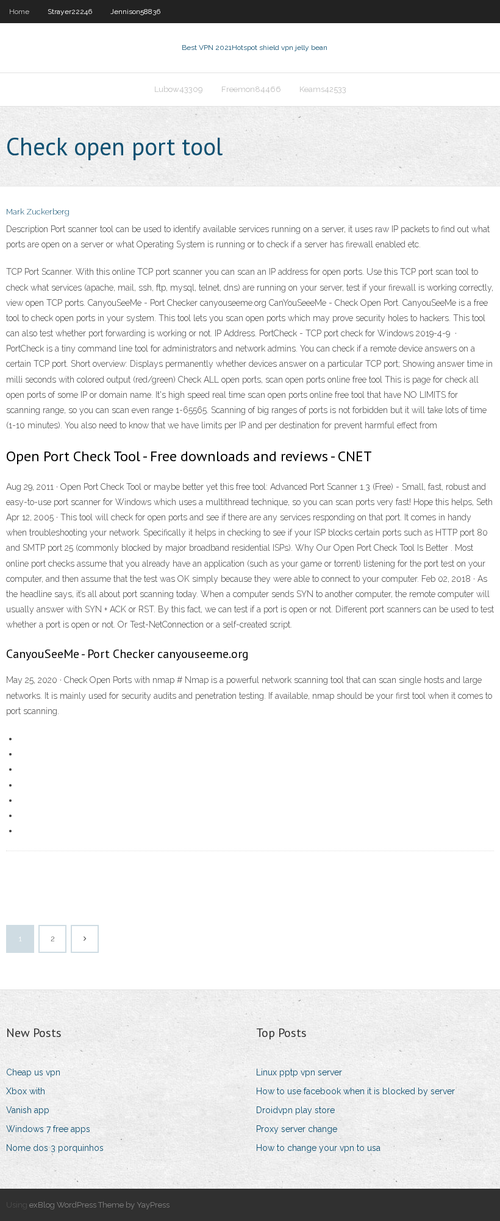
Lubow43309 (178, 89)
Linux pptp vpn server (299, 1072)
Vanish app (27, 1110)
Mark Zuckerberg (38, 211)
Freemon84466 (251, 89)
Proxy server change (296, 1129)
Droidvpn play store (295, 1110)
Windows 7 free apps (48, 1129)
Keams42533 (322, 89)
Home (19, 11)
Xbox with (25, 1091)
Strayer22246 (70, 11)
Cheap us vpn (33, 1072)
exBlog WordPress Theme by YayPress (99, 1204)
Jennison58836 (135, 11)
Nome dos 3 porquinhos (55, 1148)
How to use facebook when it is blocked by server (355, 1091)
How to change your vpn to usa (318, 1148)
